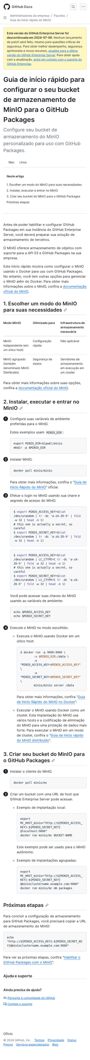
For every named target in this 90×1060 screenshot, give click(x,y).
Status (71, 1040)
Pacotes (59, 15)
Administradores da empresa (29, 15)
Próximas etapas (23, 905)
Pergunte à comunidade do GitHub (31, 998)
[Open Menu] (83, 6)
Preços (8, 1044)
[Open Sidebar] (5, 17)
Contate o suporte (20, 1004)
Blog (55, 1044)
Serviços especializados (32, 1044)
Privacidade (56, 1040)
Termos (39, 1040)
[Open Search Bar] (73, 6)
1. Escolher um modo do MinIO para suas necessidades (40, 307)
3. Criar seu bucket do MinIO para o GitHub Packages (44, 757)
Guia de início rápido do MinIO (30, 20)
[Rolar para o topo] (81, 1051)
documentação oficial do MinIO (43, 388)
